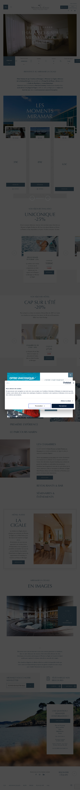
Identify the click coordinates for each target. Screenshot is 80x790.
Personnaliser (39, 405)
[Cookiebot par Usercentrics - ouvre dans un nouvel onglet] (64, 383)
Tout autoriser (63, 405)
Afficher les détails (66, 401)
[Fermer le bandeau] (73, 383)
